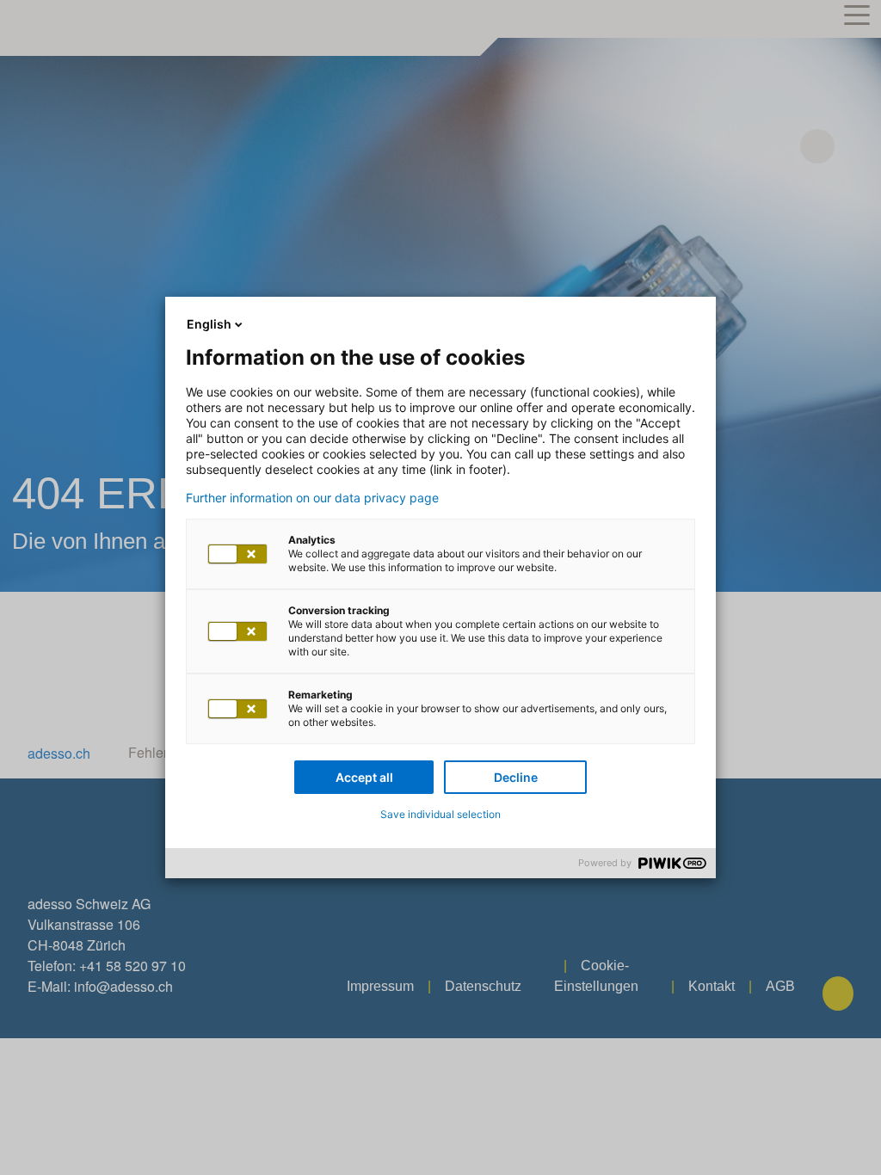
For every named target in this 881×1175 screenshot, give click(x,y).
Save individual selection (440, 814)
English (209, 324)
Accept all (364, 777)
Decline (516, 777)
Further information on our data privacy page (312, 498)
